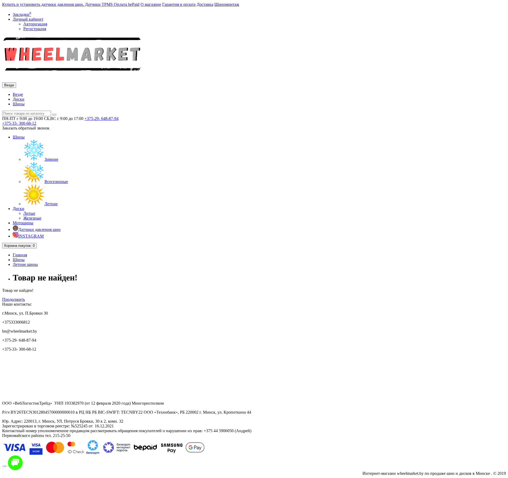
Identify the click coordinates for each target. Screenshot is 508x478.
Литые (29, 213)
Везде (18, 94)
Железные (32, 218)
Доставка (205, 4)
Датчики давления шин (39, 229)
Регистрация (34, 28)
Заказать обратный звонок (25, 128)
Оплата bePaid (126, 4)
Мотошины (23, 223)
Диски (18, 99)
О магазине (150, 4)
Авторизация (35, 24)
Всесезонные (56, 181)
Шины (19, 104)
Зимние (51, 159)
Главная (20, 255)
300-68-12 (19, 123)
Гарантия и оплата (179, 4)
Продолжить (13, 299)
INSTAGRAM (31, 236)
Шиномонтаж (226, 4)
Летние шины (25, 264)
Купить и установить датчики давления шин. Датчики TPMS (58, 4)
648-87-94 (101, 118)
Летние (51, 204)
